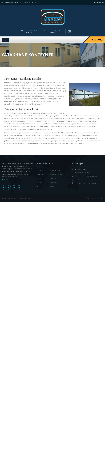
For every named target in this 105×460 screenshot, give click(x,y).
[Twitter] (95, 2)
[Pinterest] (100, 2)
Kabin (52, 186)
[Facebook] (97, 2)
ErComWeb (99, 198)
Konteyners (54, 182)
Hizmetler (40, 182)
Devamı (4, 179)
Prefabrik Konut (55, 170)
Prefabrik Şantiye (56, 174)
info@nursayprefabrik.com (13, 2)
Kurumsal (40, 174)
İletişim (39, 186)
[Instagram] (102, 2)
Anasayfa (40, 170)
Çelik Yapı (53, 178)
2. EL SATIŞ (97, 40)
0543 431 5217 (32, 2)
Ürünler (39, 178)
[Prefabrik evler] (52, 17)
